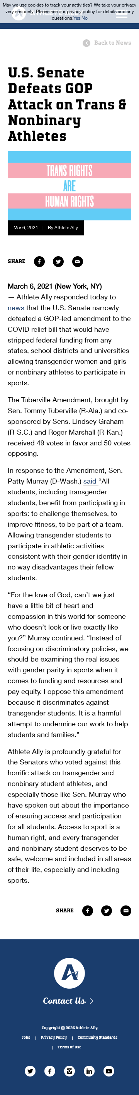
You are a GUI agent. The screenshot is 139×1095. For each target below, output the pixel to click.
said (90, 481)
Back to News (112, 43)
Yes (76, 18)
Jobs (26, 1038)
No (84, 18)
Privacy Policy (54, 1038)
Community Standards (97, 1038)
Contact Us (64, 1001)
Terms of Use (69, 1047)
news (16, 307)
